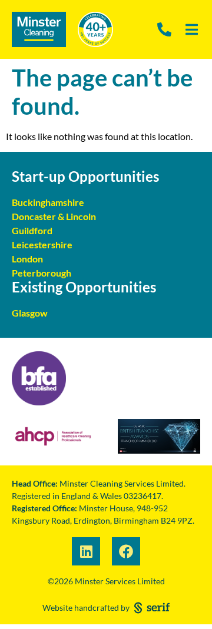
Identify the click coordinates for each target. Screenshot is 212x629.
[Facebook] (126, 551)
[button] (194, 29)
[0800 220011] (165, 29)
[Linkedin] (86, 551)
